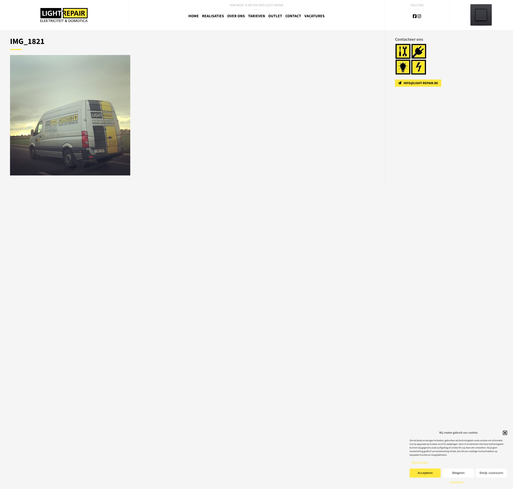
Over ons (236, 16)
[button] (505, 433)
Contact (293, 16)
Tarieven (256, 16)
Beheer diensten (420, 462)
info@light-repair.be (421, 83)
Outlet (275, 16)
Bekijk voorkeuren (491, 473)
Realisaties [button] (213, 16)
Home (193, 16)
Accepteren (425, 473)
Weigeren (458, 473)
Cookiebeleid (456, 482)
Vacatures (314, 16)
